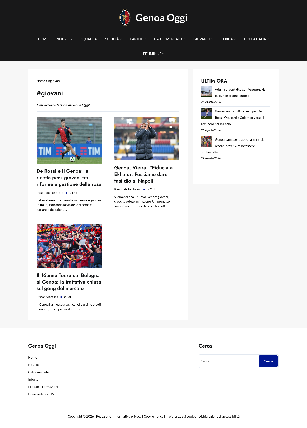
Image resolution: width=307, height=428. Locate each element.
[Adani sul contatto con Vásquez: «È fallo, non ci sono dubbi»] (206, 92)
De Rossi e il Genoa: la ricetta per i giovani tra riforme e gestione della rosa (69, 177)
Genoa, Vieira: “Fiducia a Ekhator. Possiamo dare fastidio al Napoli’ (143, 174)
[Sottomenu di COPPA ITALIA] (268, 39)
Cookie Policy (153, 416)
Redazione (104, 416)
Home (41, 81)
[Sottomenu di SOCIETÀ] (121, 39)
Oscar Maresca (47, 297)
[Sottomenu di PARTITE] (145, 39)
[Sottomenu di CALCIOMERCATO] (184, 39)
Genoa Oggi (162, 17)
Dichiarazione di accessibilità (219, 416)
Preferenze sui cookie (181, 416)
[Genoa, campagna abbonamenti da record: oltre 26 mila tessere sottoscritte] (206, 142)
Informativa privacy (127, 416)
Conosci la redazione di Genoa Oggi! (63, 105)
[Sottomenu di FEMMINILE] (163, 53)
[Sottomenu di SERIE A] (235, 39)
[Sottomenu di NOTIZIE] (71, 39)
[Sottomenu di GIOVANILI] (212, 39)
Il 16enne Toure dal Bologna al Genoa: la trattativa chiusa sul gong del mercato (69, 282)
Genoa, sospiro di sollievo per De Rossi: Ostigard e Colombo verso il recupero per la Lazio (232, 117)
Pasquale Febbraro (50, 192)
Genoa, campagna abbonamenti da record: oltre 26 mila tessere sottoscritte (232, 145)
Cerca (268, 361)
